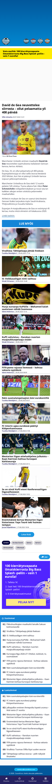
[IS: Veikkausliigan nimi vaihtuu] (26, 266)
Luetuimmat (10, 690)
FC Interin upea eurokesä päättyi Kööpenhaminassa (20, 427)
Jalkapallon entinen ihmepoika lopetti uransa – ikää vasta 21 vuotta (28, 709)
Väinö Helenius (8, 311)
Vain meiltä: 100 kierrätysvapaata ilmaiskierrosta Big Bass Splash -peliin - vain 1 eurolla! (24, 53)
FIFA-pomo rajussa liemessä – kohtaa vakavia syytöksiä (22, 368)
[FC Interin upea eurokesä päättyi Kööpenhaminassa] (26, 413)
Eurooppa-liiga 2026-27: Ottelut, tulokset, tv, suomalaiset (27, 655)
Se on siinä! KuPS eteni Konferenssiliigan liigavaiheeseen (24, 490)
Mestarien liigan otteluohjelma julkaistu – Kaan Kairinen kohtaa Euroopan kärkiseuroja (25, 459)
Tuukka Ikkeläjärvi (9, 253)
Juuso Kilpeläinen (9, 527)
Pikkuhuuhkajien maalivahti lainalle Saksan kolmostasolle (26, 625)
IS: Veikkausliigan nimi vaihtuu (19, 278)
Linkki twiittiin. (8, 215)
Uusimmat (9, 618)
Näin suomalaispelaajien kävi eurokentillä (25, 398)
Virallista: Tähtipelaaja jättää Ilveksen (23, 250)
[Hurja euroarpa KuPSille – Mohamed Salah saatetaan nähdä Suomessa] (26, 294)
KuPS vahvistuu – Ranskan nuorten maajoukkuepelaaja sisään (21, 338)
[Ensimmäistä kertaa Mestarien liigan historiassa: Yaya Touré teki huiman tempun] (26, 507)
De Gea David (18, 543)
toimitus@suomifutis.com (26, 769)
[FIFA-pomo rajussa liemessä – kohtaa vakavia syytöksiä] (26, 355)
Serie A (38, 543)
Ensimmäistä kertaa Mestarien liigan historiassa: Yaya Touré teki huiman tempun (22, 522)
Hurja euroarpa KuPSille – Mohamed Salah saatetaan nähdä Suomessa (25, 308)
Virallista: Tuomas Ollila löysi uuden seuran (26, 749)
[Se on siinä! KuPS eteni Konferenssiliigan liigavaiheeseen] (26, 477)
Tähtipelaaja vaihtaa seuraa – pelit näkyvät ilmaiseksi (26, 755)
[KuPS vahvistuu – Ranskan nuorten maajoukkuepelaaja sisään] (26, 325)
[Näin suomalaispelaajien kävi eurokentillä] (26, 386)
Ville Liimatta (7, 117)
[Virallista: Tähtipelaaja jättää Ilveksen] (26, 238)
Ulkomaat (20, 548)
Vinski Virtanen (8, 281)
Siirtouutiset (8, 548)
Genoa (29, 543)
